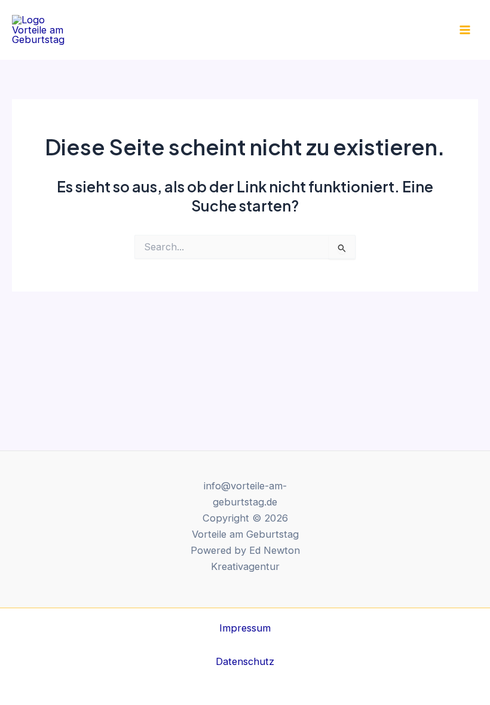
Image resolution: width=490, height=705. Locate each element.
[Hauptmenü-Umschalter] (464, 30)
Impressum (245, 628)
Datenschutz (245, 661)
